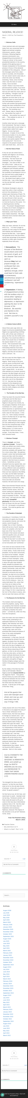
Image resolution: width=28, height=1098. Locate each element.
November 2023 (8, 988)
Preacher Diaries (9, 824)
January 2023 (7, 1012)
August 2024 (7, 967)
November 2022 (8, 1016)
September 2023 (8, 993)
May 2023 (6, 1002)
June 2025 (6, 943)
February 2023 (7, 1009)
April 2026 (6, 920)
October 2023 (7, 990)
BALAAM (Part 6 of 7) (11, 827)
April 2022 (6, 1033)
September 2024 (8, 964)
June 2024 (6, 972)
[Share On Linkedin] (2, 282)
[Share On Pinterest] (2, 286)
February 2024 (7, 981)
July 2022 (6, 1026)
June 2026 (6, 915)
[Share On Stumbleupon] (2, 289)
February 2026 (7, 924)
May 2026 (6, 917)
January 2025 (7, 955)
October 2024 (7, 962)
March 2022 (7, 1035)
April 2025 (6, 948)
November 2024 (8, 960)
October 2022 (7, 1019)
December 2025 (8, 929)
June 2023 (6, 1000)
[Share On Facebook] (2, 276)
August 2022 (7, 1023)
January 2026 (7, 927)
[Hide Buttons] (1, 292)
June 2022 (6, 1028)
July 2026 (6, 913)
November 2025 (8, 932)
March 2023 (7, 1007)
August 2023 (7, 995)
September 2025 (8, 936)
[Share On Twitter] (2, 279)
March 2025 (7, 950)
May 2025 (6, 946)
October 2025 (7, 934)
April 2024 (6, 976)
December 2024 (8, 957)
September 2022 (8, 1021)
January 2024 (7, 983)
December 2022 (8, 1014)
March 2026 (7, 922)
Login (23, 858)
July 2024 (6, 969)
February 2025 (7, 953)
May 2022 (6, 1030)
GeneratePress (14, 1095)
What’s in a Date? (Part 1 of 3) (13, 829)
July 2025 (6, 941)
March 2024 (7, 979)
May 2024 (6, 974)
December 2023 (8, 986)
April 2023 (6, 1005)
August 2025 (7, 939)
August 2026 (7, 910)
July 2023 (6, 997)
